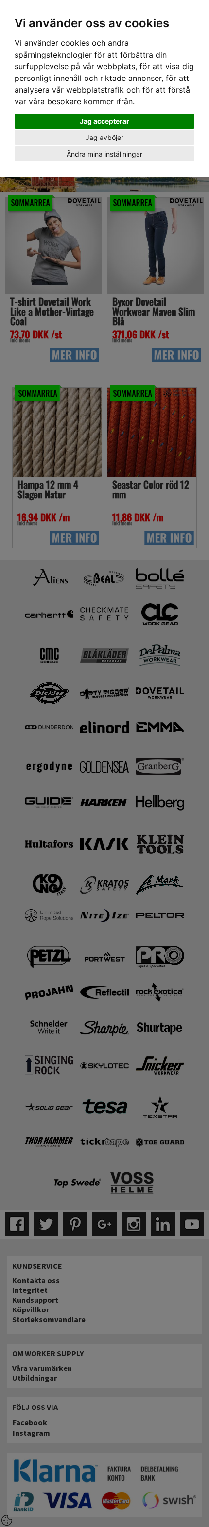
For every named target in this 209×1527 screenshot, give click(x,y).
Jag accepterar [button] (104, 121)
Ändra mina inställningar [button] (104, 154)
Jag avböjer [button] (104, 137)
